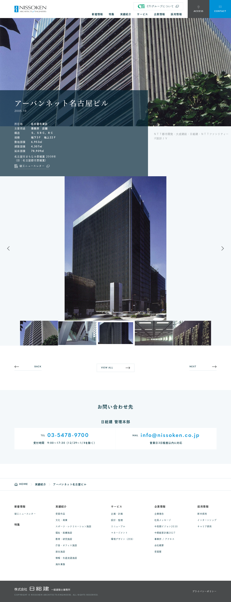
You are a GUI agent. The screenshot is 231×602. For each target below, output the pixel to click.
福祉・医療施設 (64, 533)
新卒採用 (202, 514)
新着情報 (20, 506)
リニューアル (118, 526)
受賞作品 (60, 514)
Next (219, 248)
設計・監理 (117, 520)
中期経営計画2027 (164, 533)
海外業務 (60, 564)
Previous (11, 248)
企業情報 (160, 506)
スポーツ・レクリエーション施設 (73, 526)
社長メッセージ (162, 520)
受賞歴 (158, 552)
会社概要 (159, 545)
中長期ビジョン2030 (166, 526)
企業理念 (159, 514)
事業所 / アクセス (164, 539)
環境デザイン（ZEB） (123, 539)
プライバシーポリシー (204, 591)
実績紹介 (61, 506)
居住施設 (60, 552)
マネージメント (119, 533)
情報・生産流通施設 (66, 558)
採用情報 (203, 506)
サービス (116, 506)
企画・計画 (117, 514)
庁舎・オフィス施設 (66, 545)
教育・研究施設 (64, 539)
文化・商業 (61, 520)
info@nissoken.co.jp (170, 435)
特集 (17, 524)
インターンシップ (207, 520)
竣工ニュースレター (25, 514)
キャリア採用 (204, 526)
